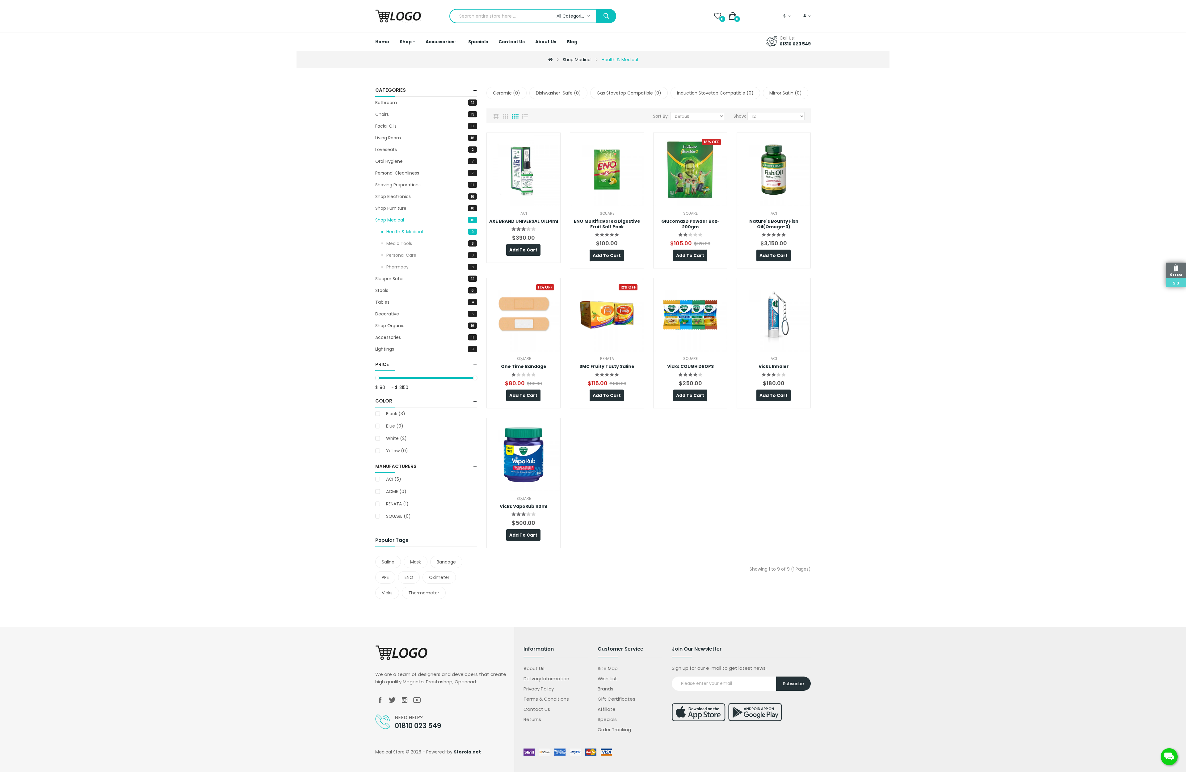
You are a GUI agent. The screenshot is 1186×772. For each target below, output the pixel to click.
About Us (534, 668)
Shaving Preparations (424, 185)
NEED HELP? (409, 717)
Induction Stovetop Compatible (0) (715, 93)
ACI (393, 479)
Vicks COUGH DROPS (690, 366)
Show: (740, 116)
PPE (385, 577)
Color (383, 401)
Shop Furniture (424, 208)
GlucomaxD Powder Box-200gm (690, 224)
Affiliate (607, 709)
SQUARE (398, 516)
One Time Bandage (523, 366)
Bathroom (424, 102)
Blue (394, 426)
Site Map (608, 668)
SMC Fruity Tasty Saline (606, 366)
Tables (424, 302)
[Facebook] (380, 700)
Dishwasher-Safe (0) (558, 93)
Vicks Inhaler (774, 366)
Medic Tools (430, 243)
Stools (424, 290)
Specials (607, 719)
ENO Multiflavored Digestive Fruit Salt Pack (607, 224)
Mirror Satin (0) (785, 93)
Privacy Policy (539, 689)
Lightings (424, 349)
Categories (390, 90)
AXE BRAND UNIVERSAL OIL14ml (523, 221)
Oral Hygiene (424, 161)
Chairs (424, 114)
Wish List (607, 678)
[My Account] (807, 16)
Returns (532, 719)
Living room (424, 138)
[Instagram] (404, 700)
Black (395, 414)
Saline (388, 562)
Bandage (446, 562)
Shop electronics (424, 196)
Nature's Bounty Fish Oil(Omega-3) (773, 224)
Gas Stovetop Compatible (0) (629, 93)
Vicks (387, 593)
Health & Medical (620, 60)
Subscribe (793, 684)
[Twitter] (392, 700)
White (396, 438)
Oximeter (439, 577)
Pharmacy (430, 267)
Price (382, 364)
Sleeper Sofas (424, 279)
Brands (605, 689)
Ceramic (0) (506, 93)
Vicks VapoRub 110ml (523, 506)
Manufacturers (396, 466)
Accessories (424, 337)
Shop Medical (577, 60)
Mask (415, 562)
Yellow (397, 451)
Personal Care (430, 255)
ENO (409, 577)
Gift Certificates (616, 699)
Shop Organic (424, 326)
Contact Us (537, 709)
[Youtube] (417, 700)
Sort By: (661, 116)
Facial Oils (424, 126)
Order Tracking (614, 729)
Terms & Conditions (546, 699)
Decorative (424, 314)
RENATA (397, 504)
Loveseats (424, 149)
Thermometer (423, 593)
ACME (396, 491)
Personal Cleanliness (424, 173)
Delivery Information (546, 678)
